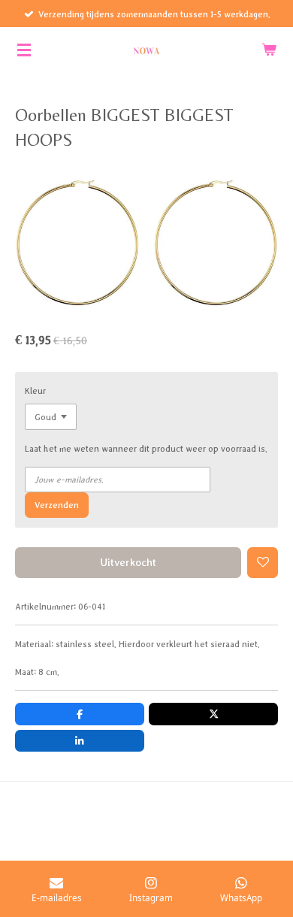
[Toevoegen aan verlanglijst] (262, 562)
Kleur (35, 390)
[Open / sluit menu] (24, 50)
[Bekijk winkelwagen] (268, 50)
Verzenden (57, 505)
